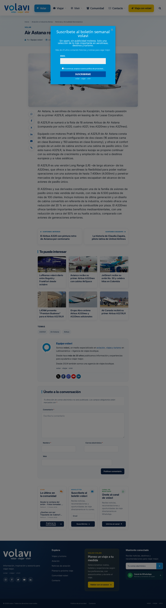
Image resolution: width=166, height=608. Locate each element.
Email (62, 56)
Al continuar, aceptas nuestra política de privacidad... (84, 68)
